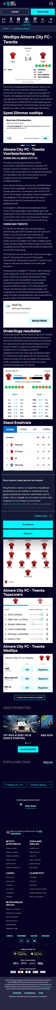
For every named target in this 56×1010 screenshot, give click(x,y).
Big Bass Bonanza (35, 864)
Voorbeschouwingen (21, 28)
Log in (14, 11)
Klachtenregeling (11, 925)
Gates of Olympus (35, 852)
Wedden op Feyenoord (13, 868)
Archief (41, 993)
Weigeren (28, 533)
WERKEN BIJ (45, 936)
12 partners (20, 507)
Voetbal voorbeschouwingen (38, 889)
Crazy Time (33, 856)
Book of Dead (34, 868)
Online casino (10, 877)
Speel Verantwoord (11, 921)
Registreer (42, 11)
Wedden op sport (11, 848)
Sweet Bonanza (34, 848)
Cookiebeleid (17, 993)
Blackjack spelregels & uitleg (38, 893)
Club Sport (33, 881)
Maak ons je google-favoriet (31, 697)
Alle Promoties (28, 749)
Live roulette (9, 889)
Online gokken (10, 881)
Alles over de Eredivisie (36, 897)
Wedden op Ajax (11, 860)
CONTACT (10, 936)
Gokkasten (9, 897)
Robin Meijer (30, 806)
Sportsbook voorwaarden (13, 913)
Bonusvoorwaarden (12, 917)
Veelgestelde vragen (12, 928)
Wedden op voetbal (12, 852)
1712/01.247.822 (45, 987)
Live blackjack (10, 893)
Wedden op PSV (11, 864)
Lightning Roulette (35, 860)
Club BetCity (33, 877)
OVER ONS (34, 936)
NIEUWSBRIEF (21, 936)
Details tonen (41, 516)
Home (5, 28)
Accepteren (28, 524)
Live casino (9, 885)
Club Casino (33, 885)
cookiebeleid (14, 504)
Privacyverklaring (29, 993)
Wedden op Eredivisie (12, 856)
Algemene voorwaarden (13, 909)
